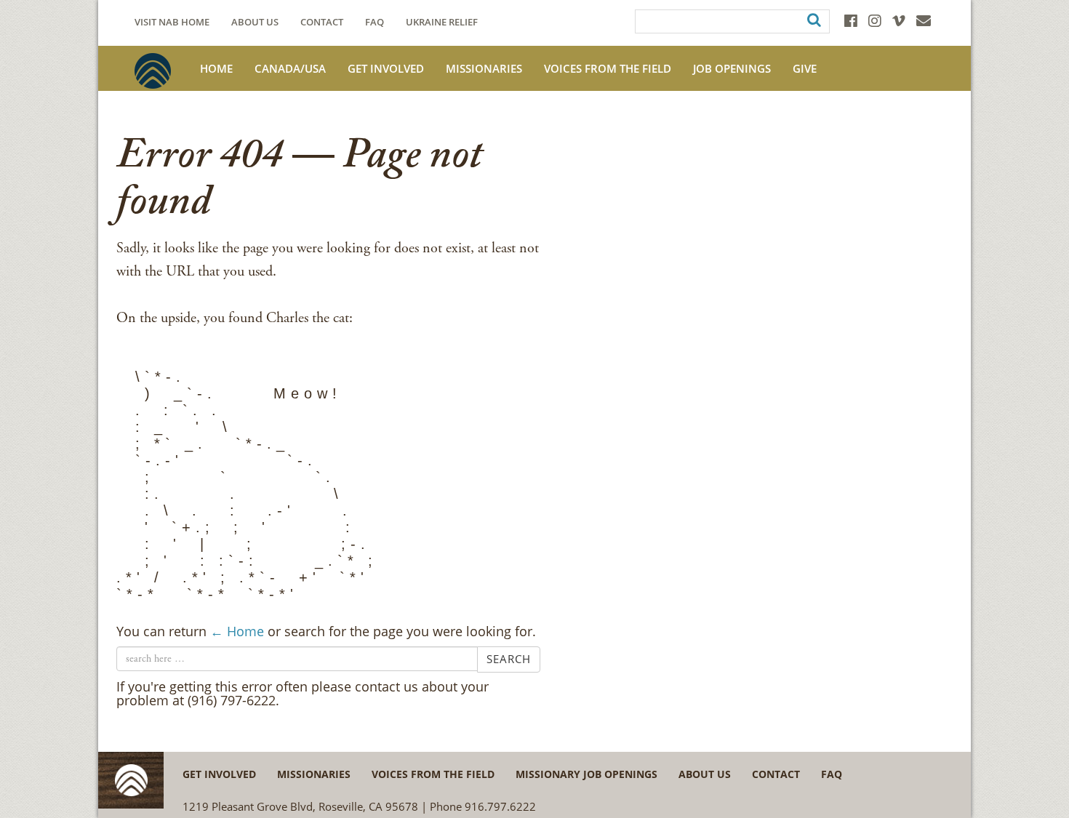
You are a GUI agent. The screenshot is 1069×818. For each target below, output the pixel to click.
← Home (237, 631)
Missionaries (484, 68)
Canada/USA (290, 68)
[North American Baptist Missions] (153, 71)
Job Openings (732, 68)
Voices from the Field (433, 774)
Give (805, 68)
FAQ (374, 22)
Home (216, 68)
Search (509, 658)
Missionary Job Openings (586, 774)
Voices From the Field (607, 68)
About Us (255, 22)
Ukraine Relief (442, 22)
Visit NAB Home (172, 22)
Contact (321, 22)
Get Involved (386, 68)
